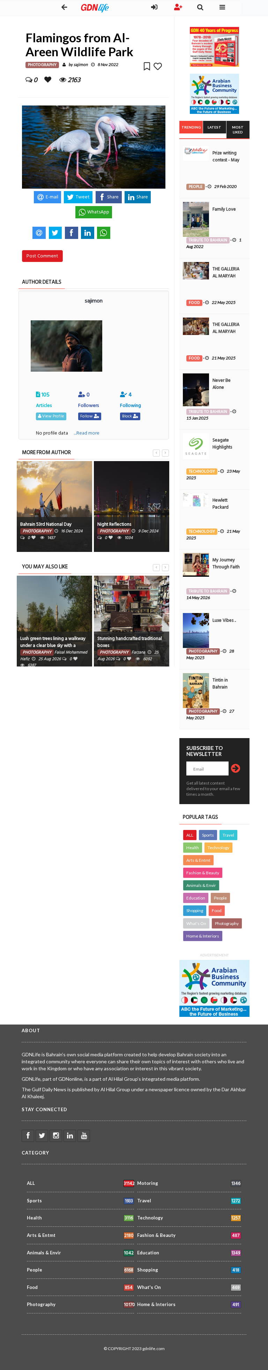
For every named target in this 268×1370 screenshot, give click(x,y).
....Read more (86, 433)
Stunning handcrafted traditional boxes (129, 642)
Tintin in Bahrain (220, 684)
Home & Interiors (202, 936)
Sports (208, 835)
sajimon (81, 65)
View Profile (52, 416)
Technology (218, 847)
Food (217, 910)
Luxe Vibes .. (224, 620)
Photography (227, 923)
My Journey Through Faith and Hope (226, 566)
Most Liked (238, 129)
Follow (87, 416)
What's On (196, 923)
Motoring (188, 1183)
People (220, 898)
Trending (191, 127)
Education (195, 898)
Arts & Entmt (198, 860)
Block (127, 416)
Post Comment (42, 256)
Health (192, 847)
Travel (228, 835)
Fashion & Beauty (202, 872)
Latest (214, 127)
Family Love (224, 209)
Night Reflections (114, 524)
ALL (189, 835)
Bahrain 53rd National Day (46, 524)
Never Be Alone (222, 384)
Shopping (194, 910)
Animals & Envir (201, 885)
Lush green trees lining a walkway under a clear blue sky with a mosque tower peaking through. (52, 645)
